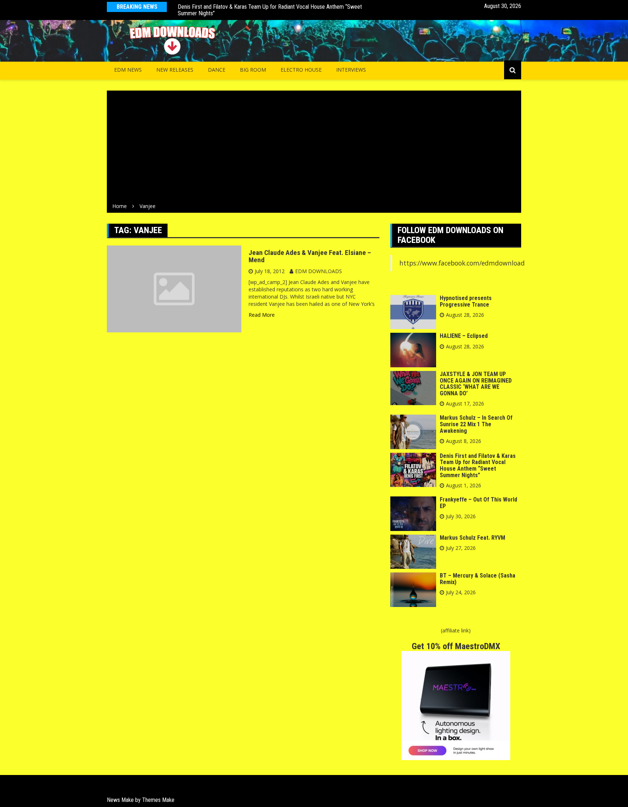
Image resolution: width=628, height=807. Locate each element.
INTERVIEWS (351, 69)
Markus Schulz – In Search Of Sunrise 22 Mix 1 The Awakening (476, 424)
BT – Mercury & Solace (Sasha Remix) (477, 579)
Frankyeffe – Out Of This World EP (478, 503)
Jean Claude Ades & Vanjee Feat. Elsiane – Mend (310, 256)
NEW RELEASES (174, 69)
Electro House (301, 69)
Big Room (253, 69)
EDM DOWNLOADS (318, 271)
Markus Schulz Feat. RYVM (472, 537)
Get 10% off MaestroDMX (456, 646)
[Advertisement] (314, 148)
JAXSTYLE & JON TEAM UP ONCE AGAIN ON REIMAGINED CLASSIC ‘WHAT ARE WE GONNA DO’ (476, 384)
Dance (216, 69)
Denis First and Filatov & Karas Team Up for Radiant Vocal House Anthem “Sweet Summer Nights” (270, 10)
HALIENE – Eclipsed (464, 335)
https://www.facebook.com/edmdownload (462, 263)
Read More (262, 314)
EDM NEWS (128, 69)
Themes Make (158, 799)
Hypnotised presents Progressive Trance (466, 301)
